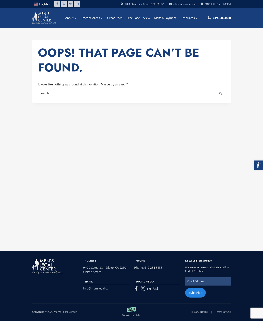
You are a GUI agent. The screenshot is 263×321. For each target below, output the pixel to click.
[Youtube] (156, 288)
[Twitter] (143, 288)
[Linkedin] (70, 4)
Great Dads (115, 18)
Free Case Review (138, 18)
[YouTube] (77, 4)
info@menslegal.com (184, 4)
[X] (64, 4)
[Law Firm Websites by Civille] (131, 312)
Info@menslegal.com (97, 288)
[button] (258, 165)
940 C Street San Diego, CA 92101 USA (144, 4)
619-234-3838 (222, 18)
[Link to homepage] (47, 266)
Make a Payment (165, 18)
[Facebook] (57, 4)
